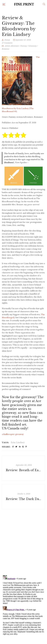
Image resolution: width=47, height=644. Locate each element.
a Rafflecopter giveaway (13, 434)
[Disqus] (23, 540)
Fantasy (23, 46)
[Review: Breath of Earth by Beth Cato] (23, 468)
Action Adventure (12, 46)
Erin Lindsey (18, 442)
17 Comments (7, 43)
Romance (5, 49)
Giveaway (32, 46)
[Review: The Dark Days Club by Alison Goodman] (23, 496)
